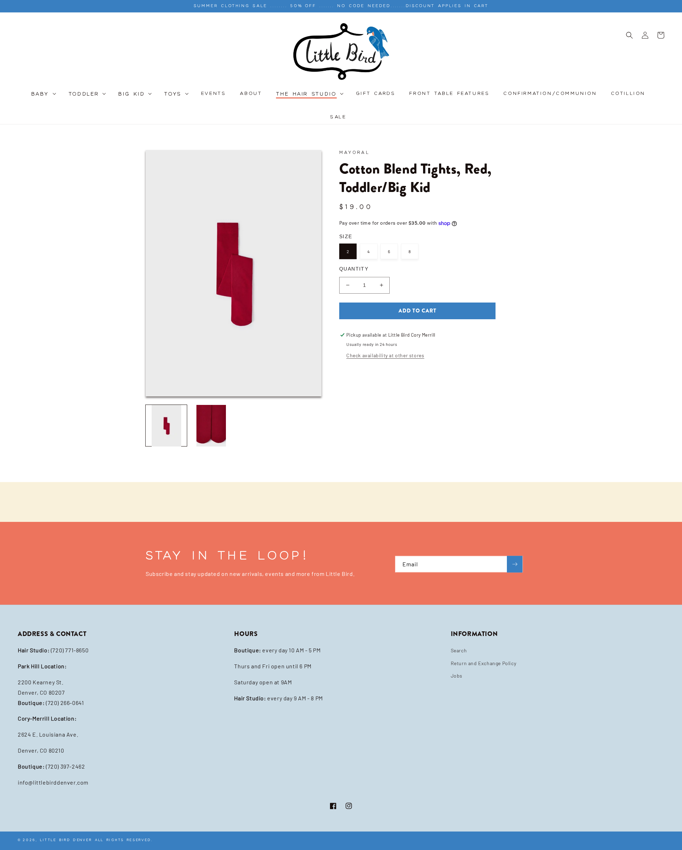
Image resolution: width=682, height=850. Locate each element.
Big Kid (131, 94)
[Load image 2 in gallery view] (211, 425)
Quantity (353, 269)
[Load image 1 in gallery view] (166, 425)
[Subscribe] (515, 564)
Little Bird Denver (66, 839)
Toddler (84, 94)
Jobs (456, 676)
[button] (43, 97)
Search (459, 650)
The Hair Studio (306, 94)
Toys (173, 94)
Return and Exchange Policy (483, 663)
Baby (40, 94)
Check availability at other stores (385, 355)
